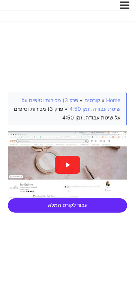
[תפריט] (124, 5)
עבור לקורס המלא (67, 205)
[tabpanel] (68, 152)
